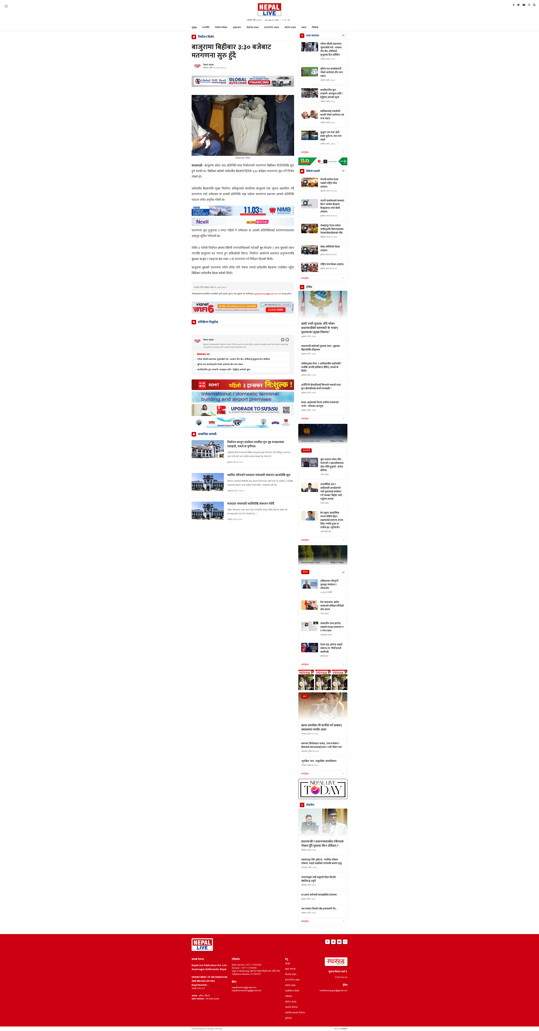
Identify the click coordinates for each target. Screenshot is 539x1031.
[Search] (534, 5)
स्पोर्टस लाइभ (290, 27)
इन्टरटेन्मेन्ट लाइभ (271, 27)
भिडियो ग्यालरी (313, 171)
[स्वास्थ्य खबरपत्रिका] (329, 962)
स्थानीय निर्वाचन (291, 1007)
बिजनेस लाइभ (253, 27)
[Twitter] (518, 5)
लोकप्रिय (310, 805)
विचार (305, 572)
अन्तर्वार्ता (306, 450)
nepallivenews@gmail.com (266, 294)
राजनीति (205, 27)
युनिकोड (288, 1018)
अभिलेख (288, 996)
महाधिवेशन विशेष (292, 991)
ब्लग (304, 696)
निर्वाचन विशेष (221, 27)
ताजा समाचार (312, 36)
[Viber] (529, 5)
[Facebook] (513, 5)
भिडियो (315, 27)
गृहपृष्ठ (287, 963)
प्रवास (304, 27)
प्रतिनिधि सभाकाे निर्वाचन (295, 1013)
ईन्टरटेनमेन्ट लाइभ (292, 980)
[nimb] (243, 211)
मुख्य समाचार (290, 969)
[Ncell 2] (243, 221)
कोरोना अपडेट (290, 1002)
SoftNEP (344, 1028)
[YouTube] (524, 5)
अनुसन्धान (237, 27)
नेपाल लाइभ (208, 64)
